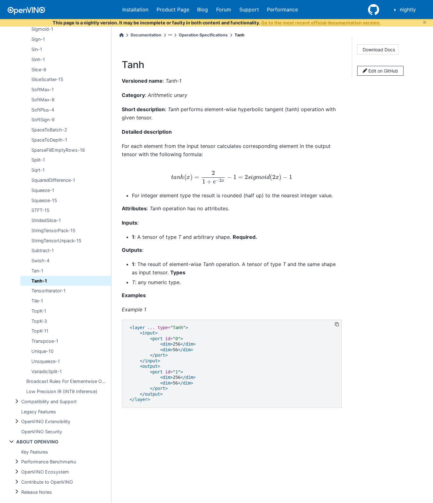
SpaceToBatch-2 (49, 129)
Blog (202, 9)
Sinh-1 (38, 59)
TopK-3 (39, 320)
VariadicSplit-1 (46, 371)
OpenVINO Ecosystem (45, 471)
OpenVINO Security (41, 431)
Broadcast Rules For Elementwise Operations (68, 381)
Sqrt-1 (38, 170)
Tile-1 (37, 300)
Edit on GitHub (382, 70)
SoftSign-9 (43, 119)
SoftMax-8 (43, 99)
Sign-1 (38, 39)
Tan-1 (37, 270)
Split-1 (38, 159)
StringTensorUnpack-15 (56, 240)
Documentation (146, 35)
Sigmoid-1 (42, 29)
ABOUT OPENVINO (37, 441)
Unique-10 (42, 351)
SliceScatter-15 (47, 79)
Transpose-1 (44, 341)
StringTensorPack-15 (53, 230)
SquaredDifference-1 (53, 180)
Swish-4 (40, 260)
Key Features (34, 451)
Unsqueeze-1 (45, 361)
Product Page (173, 9)
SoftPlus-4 (42, 109)
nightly (408, 9)
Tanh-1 (39, 280)
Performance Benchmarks (48, 461)
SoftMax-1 (42, 89)
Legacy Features (38, 411)
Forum (223, 9)
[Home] (121, 35)
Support (249, 9)
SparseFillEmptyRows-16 (58, 149)
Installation (135, 9)
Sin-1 (36, 49)
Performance (282, 9)
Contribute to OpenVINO (47, 482)
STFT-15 (40, 210)
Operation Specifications (203, 35)
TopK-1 (38, 311)
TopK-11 (39, 331)
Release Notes (36, 491)
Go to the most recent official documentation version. (321, 22)
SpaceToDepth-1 (49, 140)
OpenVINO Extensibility (45, 421)
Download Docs (379, 49)
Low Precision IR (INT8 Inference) (61, 391)
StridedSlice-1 (46, 220)
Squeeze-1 (42, 190)
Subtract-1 (42, 250)
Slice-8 (38, 69)
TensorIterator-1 (48, 290)
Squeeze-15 (44, 200)
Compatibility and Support (49, 401)
